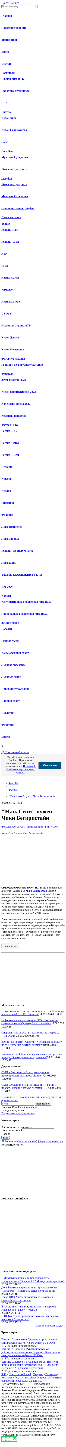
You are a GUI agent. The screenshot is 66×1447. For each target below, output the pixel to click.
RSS (4, 1374)
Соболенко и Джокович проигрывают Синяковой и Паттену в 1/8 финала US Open (29, 1341)
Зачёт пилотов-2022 (13, 379)
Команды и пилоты (13, 415)
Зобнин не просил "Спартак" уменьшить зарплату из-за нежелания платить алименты (31, 1043)
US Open (6, 313)
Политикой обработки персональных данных (21, 769)
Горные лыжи (10, 640)
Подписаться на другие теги (18, 1113)
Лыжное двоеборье (13, 664)
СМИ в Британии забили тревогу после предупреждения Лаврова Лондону (25, 1074)
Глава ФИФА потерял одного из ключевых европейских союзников (27, 1298)
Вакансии (51, 1374)
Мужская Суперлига (14, 157)
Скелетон (7, 712)
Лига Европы (10, 538)
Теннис (5, 223)
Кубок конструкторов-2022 (18, 391)
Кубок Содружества (14, 129)
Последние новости (13, 27)
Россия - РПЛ (9, 430)
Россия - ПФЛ (10, 454)
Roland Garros (10, 277)
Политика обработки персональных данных (31, 1379)
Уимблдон (7, 289)
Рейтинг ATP (9, 229)
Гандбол (6, 178)
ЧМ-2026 (7, 586)
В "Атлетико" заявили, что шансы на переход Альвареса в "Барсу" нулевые (28, 1308)
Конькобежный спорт (15, 652)
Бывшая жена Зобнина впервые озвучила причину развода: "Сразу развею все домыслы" (31, 1056)
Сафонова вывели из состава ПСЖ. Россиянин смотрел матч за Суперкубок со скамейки (29, 1022)
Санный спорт (10, 700)
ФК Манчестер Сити (13, 826)
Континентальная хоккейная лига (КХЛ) (27, 601)
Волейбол (7, 151)
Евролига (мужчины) (15, 90)
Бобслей (6, 628)
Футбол (6, 424)
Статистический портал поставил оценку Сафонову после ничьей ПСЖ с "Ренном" (32, 1013)
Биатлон (6, 111)
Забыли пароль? (27, 1141)
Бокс (4, 141)
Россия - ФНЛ (10, 442)
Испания (6, 466)
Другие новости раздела (50, 1325)
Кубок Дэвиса (10, 337)
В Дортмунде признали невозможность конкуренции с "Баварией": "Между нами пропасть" (33, 1279)
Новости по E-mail (20, 1374)
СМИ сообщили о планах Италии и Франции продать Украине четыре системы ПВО (28, 1086)
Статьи (6, 63)
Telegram (38, 1374)
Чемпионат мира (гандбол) (18, 208)
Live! (16, 424)
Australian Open (11, 301)
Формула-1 (8, 373)
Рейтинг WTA (10, 241)
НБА (4, 102)
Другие (5, 736)
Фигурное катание (13, 358)
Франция (7, 514)
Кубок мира (9, 117)
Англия (6, 478)
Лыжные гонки (11, 217)
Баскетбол (8, 72)
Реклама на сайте (25, 1377)
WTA (4, 265)
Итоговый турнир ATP (16, 325)
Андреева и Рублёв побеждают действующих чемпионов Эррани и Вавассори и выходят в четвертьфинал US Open (30, 1352)
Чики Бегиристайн (37, 826)
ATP (4, 253)
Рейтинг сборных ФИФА (17, 550)
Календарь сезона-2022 (15, 403)
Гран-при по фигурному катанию (22, 364)
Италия (6, 490)
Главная (6, 15)
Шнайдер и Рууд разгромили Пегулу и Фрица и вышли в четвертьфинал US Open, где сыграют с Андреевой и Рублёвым (29, 1364)
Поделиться (10, 946)
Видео (5, 51)
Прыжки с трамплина (15, 688)
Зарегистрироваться (51, 1141)
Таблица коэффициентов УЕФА (21, 574)
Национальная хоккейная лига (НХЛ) (25, 613)
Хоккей (6, 595)
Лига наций (8, 562)
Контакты (7, 1377)
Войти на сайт (10, 2)
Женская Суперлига (14, 169)
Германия (7, 502)
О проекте (43, 1377)
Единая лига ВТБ (12, 78)
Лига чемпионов (11, 526)
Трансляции (9, 39)
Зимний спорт (10, 622)
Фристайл (7, 724)
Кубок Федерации (12, 349)
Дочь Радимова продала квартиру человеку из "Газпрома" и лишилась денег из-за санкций (29, 1289)
